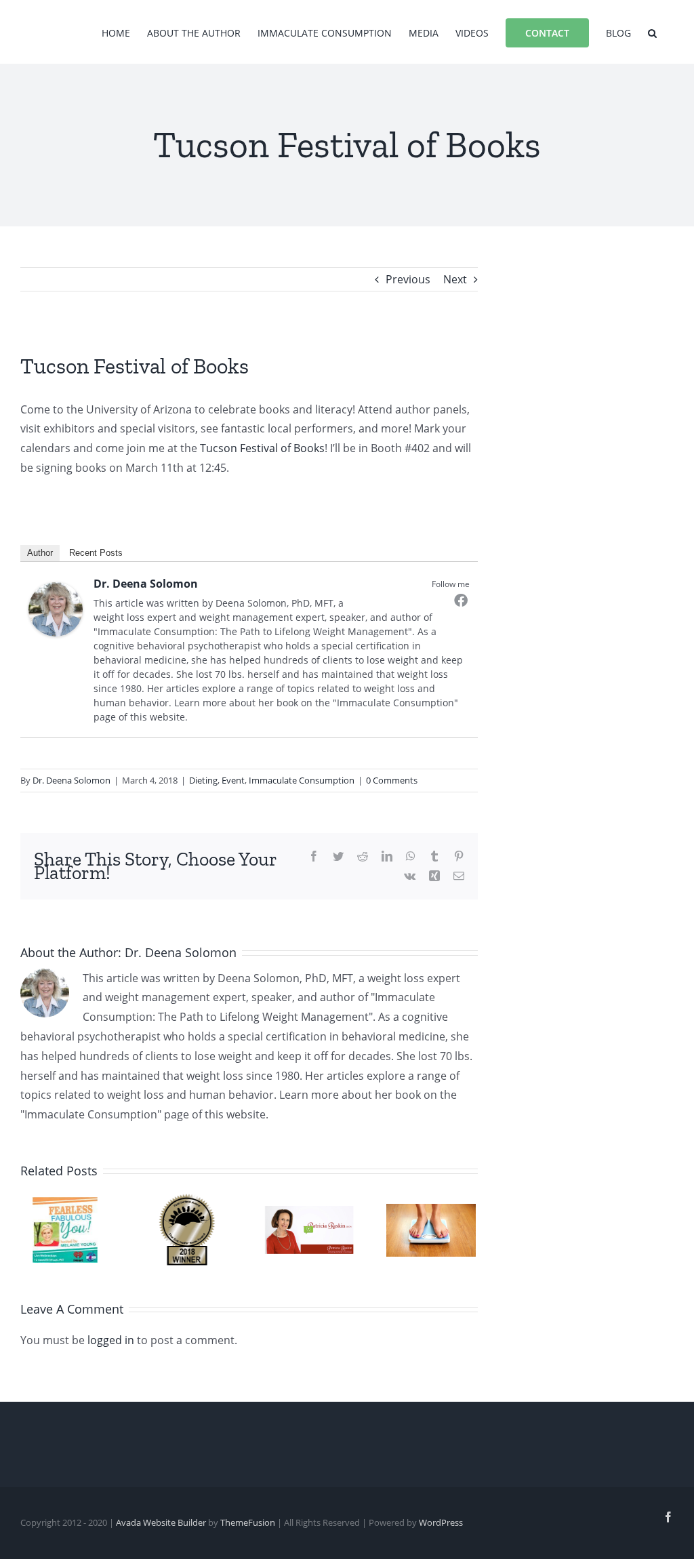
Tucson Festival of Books (262, 448)
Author (40, 553)
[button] (652, 32)
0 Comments (391, 780)
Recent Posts (96, 553)
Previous (408, 279)
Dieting (203, 780)
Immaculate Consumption (301, 780)
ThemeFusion (247, 1522)
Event (233, 780)
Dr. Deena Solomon (146, 583)
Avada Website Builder (161, 1522)
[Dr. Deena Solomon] (55, 591)
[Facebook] (461, 600)
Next (455, 279)
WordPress (441, 1522)
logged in (110, 1340)
